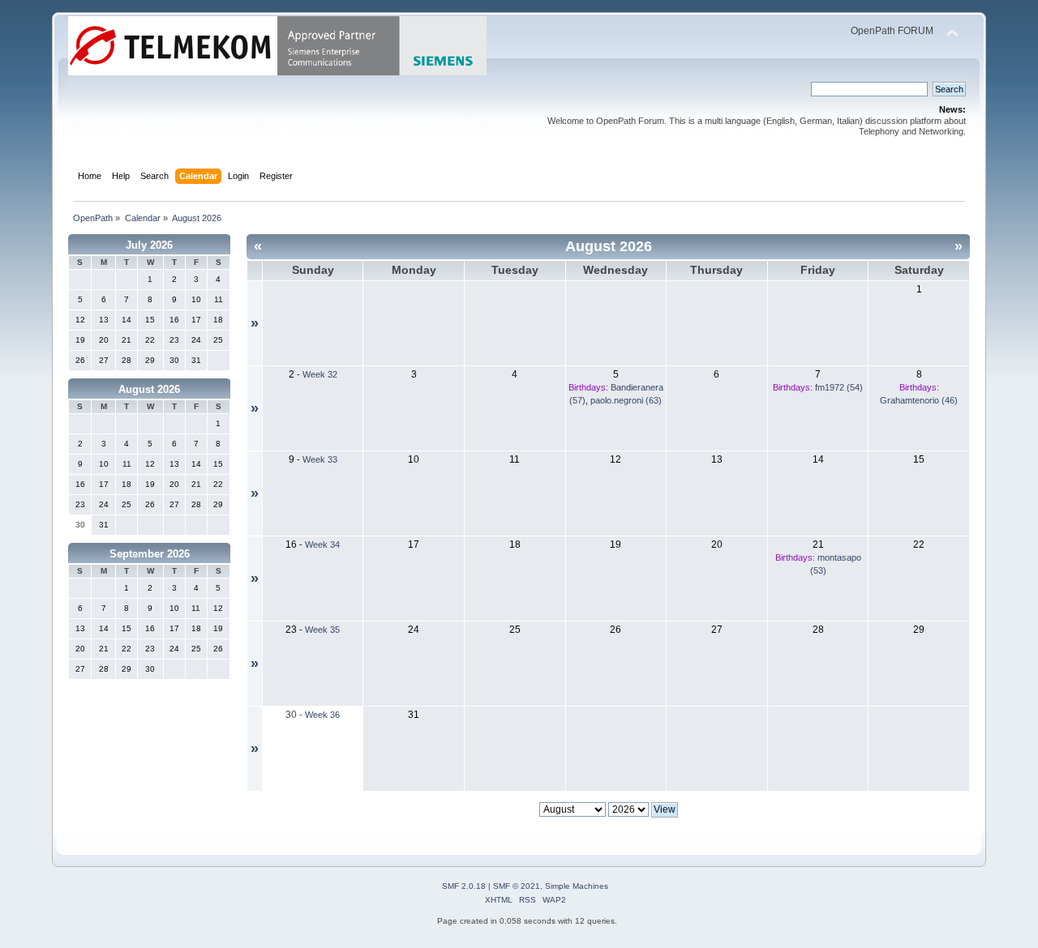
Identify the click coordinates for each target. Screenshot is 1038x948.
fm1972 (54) (839, 387)
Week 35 (322, 629)
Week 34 (322, 544)
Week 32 (319, 374)
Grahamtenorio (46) (919, 400)
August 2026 (149, 389)
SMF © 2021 (516, 886)
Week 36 (322, 715)
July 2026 (149, 245)
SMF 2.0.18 (464, 886)
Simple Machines (576, 886)
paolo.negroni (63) (626, 400)
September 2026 (149, 554)
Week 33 (319, 459)
